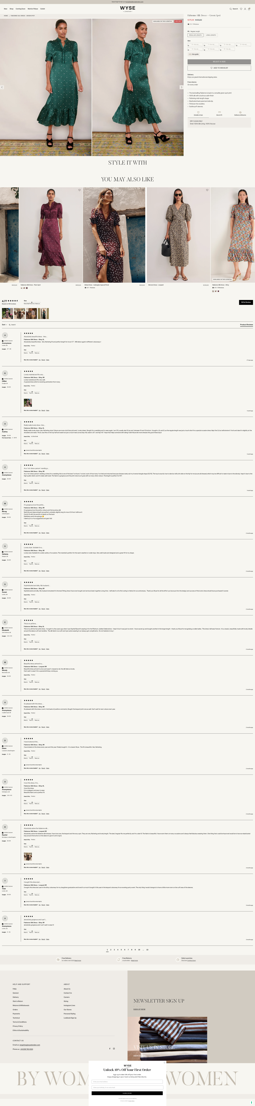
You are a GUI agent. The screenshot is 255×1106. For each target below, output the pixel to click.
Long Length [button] (211, 35)
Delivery (16, 997)
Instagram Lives (69, 1005)
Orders (15, 1010)
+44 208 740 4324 (26, 1049)
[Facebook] (110, 1049)
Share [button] (47, 360)
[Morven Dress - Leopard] (150, 235)
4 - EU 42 (195, 49)
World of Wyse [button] (33, 9)
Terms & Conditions (20, 1022)
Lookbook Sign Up (70, 1018)
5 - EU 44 (211, 49)
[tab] (246, 325)
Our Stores (68, 1010)
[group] (12, 301)
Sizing (66, 1001)
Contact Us (68, 993)
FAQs (15, 989)
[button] (233, 9)
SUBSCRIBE (127, 1093)
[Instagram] (114, 1049)
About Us (67, 989)
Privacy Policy (18, 1026)
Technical (16, 1018)
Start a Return (18, 1001)
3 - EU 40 (243, 44)
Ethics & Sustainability (21, 1030)
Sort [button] (4, 324)
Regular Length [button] (195, 35)
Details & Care (198, 115)
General (16, 993)
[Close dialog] (165, 1063)
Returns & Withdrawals (21, 1005)
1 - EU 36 (211, 44)
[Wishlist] (241, 9)
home (6, 15)
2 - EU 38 (227, 44)
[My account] (245, 9)
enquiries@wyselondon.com (30, 1045)
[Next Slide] (253, 226)
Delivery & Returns (240, 115)
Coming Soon (20, 9)
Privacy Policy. (131, 1101)
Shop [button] (11, 9)
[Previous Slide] (2, 226)
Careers (67, 997)
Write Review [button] (246, 302)
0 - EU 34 (195, 44)
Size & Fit (219, 115)
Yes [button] (40, 360)
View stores (139, 1056)
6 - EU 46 (227, 49)
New (5, 9)
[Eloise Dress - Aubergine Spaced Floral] (86, 235)
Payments (16, 1014)
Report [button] (43, 360)
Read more (77, 960)
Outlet (42, 9)
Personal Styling (69, 1014)
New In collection (135, 2)
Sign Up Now (139, 1009)
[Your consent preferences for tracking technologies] (251, 1102)
